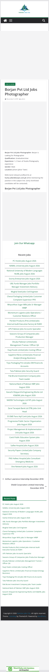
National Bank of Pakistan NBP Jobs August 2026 (21, 588)
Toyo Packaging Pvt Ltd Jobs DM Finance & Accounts (22, 577)
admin (23, 99)
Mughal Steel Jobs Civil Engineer (24, 291)
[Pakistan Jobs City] (5, 20)
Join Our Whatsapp (24, 243)
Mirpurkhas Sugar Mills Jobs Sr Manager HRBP (20, 537)
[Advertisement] (24, 55)
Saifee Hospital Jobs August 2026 (25, 445)
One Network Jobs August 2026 (24, 466)
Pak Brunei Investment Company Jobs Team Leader (22, 584)
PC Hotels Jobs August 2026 (24, 261)
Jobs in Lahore (10, 84)
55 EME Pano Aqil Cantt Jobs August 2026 (24, 416)
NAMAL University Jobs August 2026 (24, 266)
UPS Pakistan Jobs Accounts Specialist (24, 329)
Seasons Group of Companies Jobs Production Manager (24, 557)
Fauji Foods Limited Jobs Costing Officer (24, 350)
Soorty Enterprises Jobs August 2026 (24, 278)
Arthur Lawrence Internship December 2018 (24, 479)
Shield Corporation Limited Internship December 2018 (27, 486)
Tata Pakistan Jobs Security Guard (24, 371)
